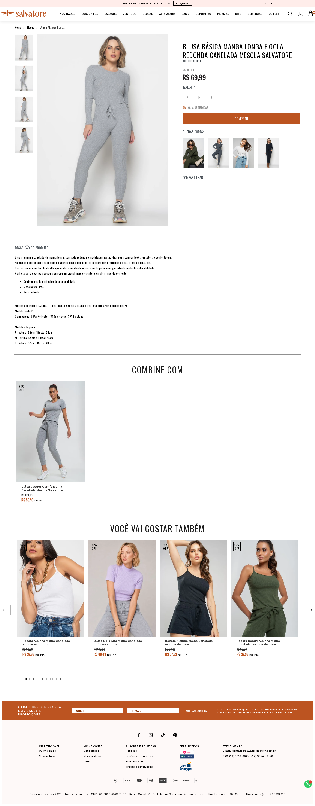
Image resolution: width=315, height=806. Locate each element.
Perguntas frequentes (139, 756)
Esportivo (203, 13)
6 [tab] (46, 679)
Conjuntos (89, 13)
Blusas (148, 13)
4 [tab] (38, 679)
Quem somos (47, 750)
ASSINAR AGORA (196, 710)
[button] (308, 784)
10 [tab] (61, 679)
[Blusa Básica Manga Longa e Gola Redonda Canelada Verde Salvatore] (193, 153)
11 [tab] (65, 679)
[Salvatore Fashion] (24, 16)
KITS (238, 13)
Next (309, 610)
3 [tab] (34, 679)
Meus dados (91, 750)
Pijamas (223, 13)
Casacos (110, 13)
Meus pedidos (93, 756)
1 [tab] (26, 679)
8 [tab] (53, 679)
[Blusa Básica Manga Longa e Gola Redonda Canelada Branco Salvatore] (243, 153)
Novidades (67, 13)
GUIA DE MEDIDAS (198, 107)
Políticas (131, 750)
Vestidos (129, 13)
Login (87, 761)
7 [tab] (50, 679)
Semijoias (255, 13)
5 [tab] (42, 679)
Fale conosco (134, 761)
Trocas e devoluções (139, 766)
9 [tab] (57, 679)
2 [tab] (30, 679)
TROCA (267, 3)
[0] (310, 13)
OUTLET (274, 13)
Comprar (241, 118)
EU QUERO (182, 3)
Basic (185, 13)
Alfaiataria (167, 13)
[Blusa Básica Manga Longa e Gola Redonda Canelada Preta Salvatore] (268, 153)
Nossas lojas (47, 756)
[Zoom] (24, 47)
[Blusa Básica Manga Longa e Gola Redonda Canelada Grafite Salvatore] (218, 153)
